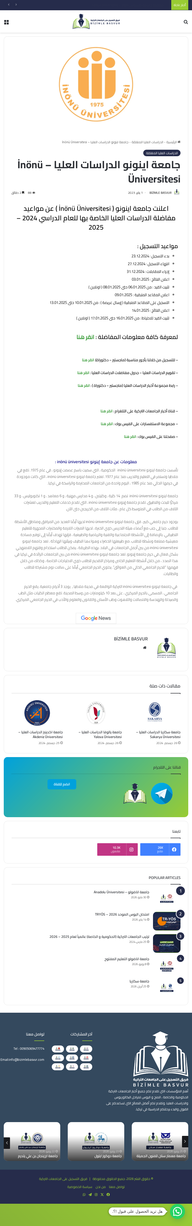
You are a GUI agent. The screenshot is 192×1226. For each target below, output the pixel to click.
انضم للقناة (62, 784)
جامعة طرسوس (110, 1156)
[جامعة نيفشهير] (58, 1048)
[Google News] (96, 618)
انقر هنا (84, 336)
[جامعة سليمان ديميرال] (86, 1058)
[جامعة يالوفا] (72, 1066)
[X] (102, 1195)
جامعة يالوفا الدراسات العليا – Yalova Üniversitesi (100, 734)
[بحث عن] (185, 23)
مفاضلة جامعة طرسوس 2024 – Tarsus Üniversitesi (132, 5)
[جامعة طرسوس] (96, 1141)
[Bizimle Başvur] (96, 21)
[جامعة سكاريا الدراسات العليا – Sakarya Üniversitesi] (154, 713)
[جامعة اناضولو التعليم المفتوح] (166, 965)
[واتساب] (84, 1195)
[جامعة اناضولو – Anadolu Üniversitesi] (166, 899)
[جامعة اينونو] (58, 1066)
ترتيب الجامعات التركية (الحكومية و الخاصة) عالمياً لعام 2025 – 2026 (99, 936)
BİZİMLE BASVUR (161, 193)
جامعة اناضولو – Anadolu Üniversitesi (121, 892)
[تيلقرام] (90, 1195)
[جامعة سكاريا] (166, 988)
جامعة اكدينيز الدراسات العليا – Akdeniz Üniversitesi (40, 734)
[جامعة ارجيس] (86, 1048)
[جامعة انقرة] (72, 1048)
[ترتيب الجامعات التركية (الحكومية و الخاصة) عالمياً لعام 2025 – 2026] (166, 943)
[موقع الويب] (145, 648)
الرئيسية (172, 142)
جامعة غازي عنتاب (45, 1156)
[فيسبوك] (108, 1195)
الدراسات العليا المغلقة (147, 142)
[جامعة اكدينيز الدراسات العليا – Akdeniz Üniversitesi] (37, 712)
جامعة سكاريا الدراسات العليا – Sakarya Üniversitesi (158, 734)
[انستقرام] (96, 1195)
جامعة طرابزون (175, 1156)
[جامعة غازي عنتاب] (32, 1141)
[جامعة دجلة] (86, 1066)
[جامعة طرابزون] (160, 1141)
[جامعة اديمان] (58, 1058)
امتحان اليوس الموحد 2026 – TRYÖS (122, 914)
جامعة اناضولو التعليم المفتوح (126, 959)
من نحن (101, 1187)
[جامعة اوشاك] (72, 1058)
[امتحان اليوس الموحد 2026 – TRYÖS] (166, 921)
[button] (177, 1211)
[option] (160, 1141)
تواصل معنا (117, 1187)
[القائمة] (6, 23)
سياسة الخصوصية (79, 1187)
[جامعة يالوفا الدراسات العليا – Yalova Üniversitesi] (96, 713)
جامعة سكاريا (139, 981)
